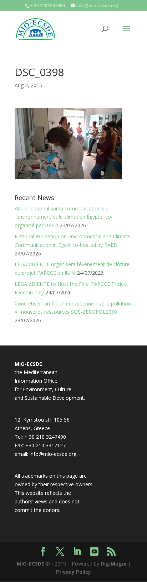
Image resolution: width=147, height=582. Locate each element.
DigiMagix (113, 563)
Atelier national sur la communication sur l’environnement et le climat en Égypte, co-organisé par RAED (64, 217)
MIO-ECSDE (30, 563)
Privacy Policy (73, 571)
